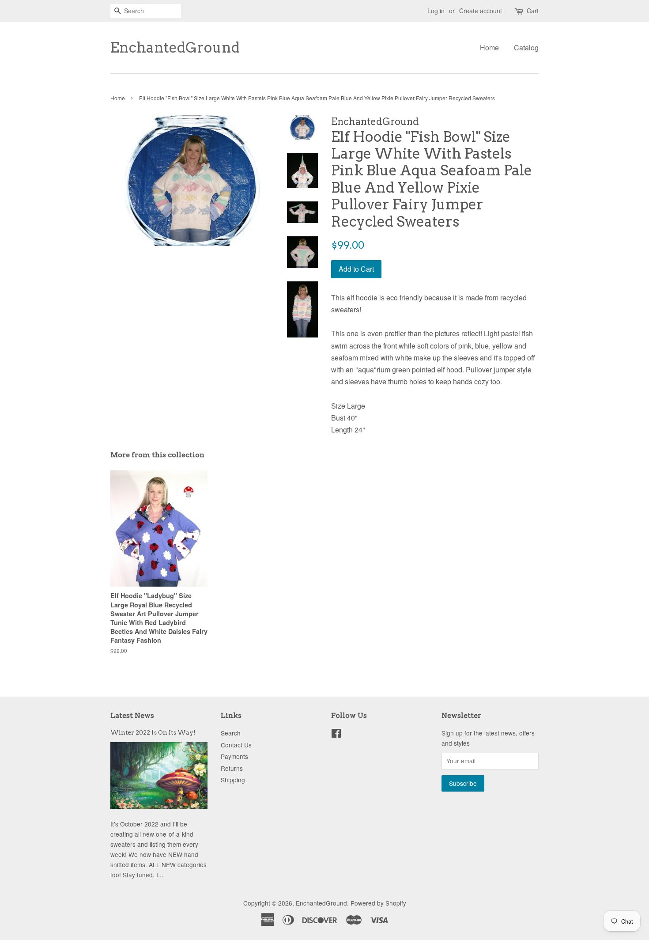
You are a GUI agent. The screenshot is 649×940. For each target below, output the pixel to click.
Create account (480, 10)
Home (489, 47)
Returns (232, 768)
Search (231, 732)
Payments (234, 756)
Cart (533, 10)
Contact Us (236, 744)
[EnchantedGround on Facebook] (336, 734)
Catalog (526, 47)
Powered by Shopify (378, 902)
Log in (436, 10)
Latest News (132, 715)
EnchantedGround (175, 47)
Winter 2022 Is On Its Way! (153, 732)
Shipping (233, 779)
